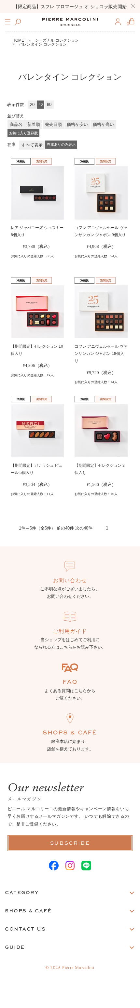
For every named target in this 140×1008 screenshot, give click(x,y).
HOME (18, 40)
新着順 (33, 124)
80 (49, 104)
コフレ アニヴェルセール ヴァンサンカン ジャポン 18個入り (101, 353)
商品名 (16, 124)
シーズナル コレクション (57, 40)
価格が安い (77, 124)
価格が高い (103, 124)
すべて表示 (32, 144)
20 (32, 104)
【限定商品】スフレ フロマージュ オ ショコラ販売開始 (70, 6)
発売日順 (53, 124)
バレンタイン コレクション (43, 44)
